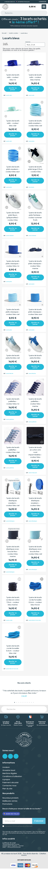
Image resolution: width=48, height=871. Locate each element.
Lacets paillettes (10, 419)
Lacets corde (9, 620)
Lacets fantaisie (10, 235)
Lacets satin (9, 95)
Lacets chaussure (33, 472)
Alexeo (24, 855)
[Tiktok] (16, 756)
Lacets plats (31, 141)
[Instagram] (10, 756)
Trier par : (28, 42)
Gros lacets (31, 187)
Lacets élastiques (10, 521)
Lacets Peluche (9, 373)
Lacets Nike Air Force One (35, 620)
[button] (3, 693)
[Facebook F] (4, 756)
